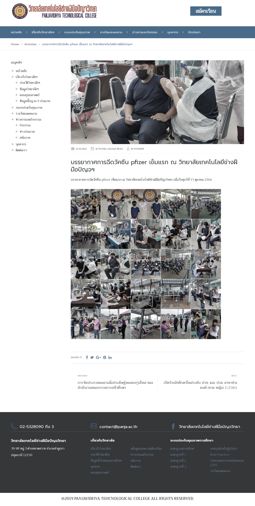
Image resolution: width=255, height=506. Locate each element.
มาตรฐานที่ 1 (178, 454)
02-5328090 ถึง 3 (37, 427)
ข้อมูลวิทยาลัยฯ (29, 89)
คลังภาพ (25, 137)
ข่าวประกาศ (27, 132)
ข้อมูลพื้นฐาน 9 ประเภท (35, 101)
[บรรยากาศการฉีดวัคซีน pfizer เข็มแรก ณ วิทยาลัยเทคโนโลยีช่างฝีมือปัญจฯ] (157, 102)
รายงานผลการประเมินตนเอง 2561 (227, 463)
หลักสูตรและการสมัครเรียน (146, 448)
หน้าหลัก (16, 32)
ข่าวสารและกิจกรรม (144, 32)
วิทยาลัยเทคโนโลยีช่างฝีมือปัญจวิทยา (209, 427)
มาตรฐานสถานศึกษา (182, 448)
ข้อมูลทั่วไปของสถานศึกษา (106, 460)
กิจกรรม (25, 125)
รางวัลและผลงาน (111, 32)
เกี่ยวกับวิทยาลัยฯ (43, 32)
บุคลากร (172, 32)
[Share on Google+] (98, 357)
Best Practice (220, 454)
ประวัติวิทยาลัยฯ (30, 83)
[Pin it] (104, 357)
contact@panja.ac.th (118, 427)
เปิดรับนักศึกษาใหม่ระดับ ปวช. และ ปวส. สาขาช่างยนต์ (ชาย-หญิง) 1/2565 (200, 385)
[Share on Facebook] (87, 357)
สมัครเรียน (206, 11)
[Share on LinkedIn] (110, 357)
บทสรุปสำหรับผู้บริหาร (223, 448)
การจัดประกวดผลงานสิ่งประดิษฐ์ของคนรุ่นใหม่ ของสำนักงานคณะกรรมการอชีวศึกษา (115, 385)
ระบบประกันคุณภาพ (77, 32)
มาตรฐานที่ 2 (178, 460)
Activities (100, 149)
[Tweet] (92, 357)
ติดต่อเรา (194, 32)
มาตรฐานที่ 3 (178, 466)
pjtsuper (139, 149)
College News (115, 149)
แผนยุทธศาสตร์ (30, 95)
